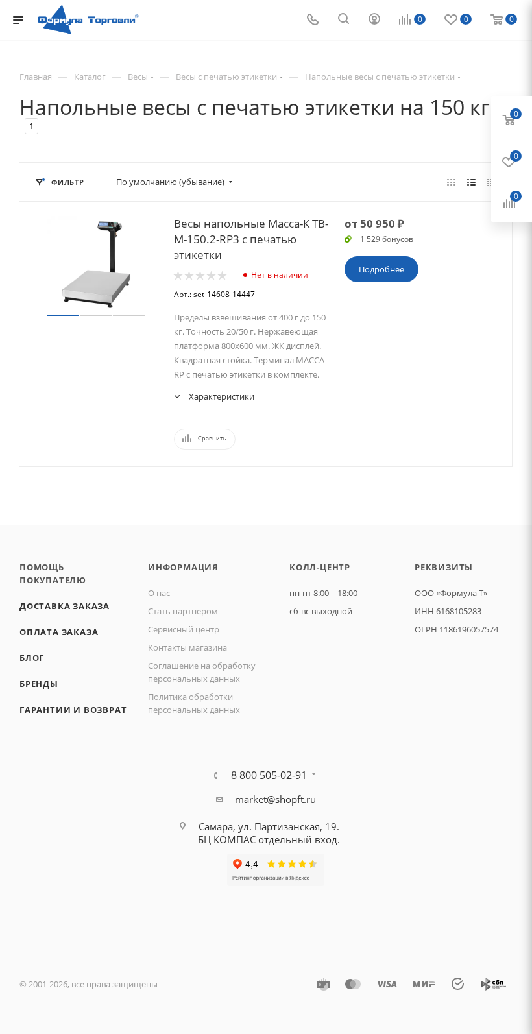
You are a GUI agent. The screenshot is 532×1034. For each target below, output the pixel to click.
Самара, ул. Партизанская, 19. (269, 826)
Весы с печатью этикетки (226, 76)
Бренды (38, 684)
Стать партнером (183, 611)
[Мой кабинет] (374, 20)
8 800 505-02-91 (269, 775)
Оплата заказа (58, 632)
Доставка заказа (64, 606)
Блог (31, 658)
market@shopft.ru (275, 799)
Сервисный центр (183, 629)
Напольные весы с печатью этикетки (380, 76)
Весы (138, 76)
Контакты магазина (187, 647)
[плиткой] (451, 181)
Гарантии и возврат (73, 709)
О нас (159, 593)
